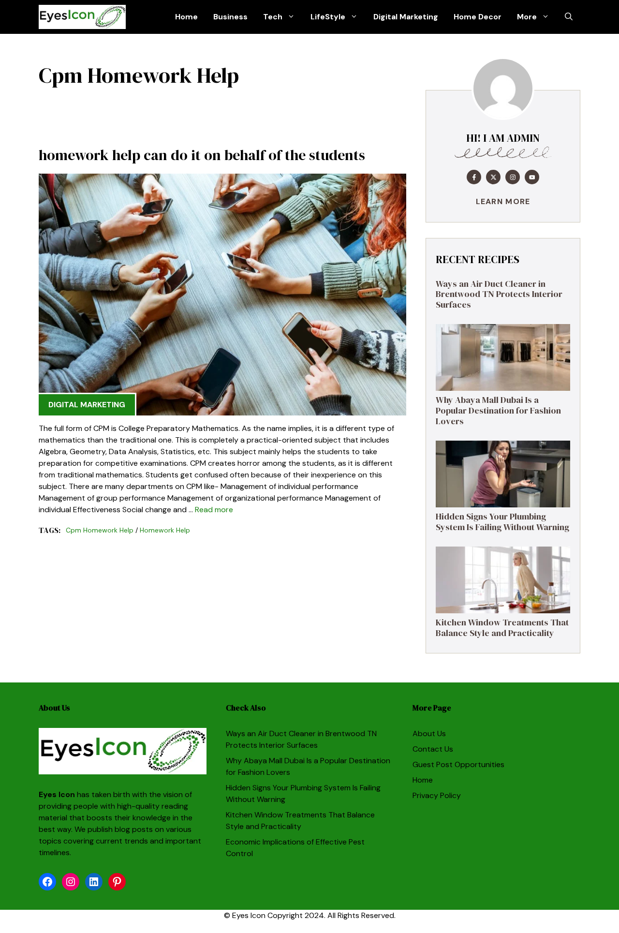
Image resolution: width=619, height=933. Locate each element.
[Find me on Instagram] (512, 177)
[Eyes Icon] (82, 17)
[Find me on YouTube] (532, 177)
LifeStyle (327, 17)
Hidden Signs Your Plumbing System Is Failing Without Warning (502, 521)
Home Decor (477, 17)
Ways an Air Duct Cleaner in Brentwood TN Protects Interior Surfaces (499, 294)
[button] (568, 17)
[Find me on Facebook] (474, 177)
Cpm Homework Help (99, 530)
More (527, 17)
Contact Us (433, 749)
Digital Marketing (405, 17)
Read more (214, 509)
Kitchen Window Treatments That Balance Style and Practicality (502, 627)
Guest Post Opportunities (458, 764)
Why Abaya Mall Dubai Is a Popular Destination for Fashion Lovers (498, 410)
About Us (429, 733)
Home (186, 17)
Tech (272, 17)
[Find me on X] (493, 177)
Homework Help (165, 530)
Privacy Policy (437, 795)
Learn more (503, 201)
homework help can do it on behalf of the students (202, 155)
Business (230, 17)
